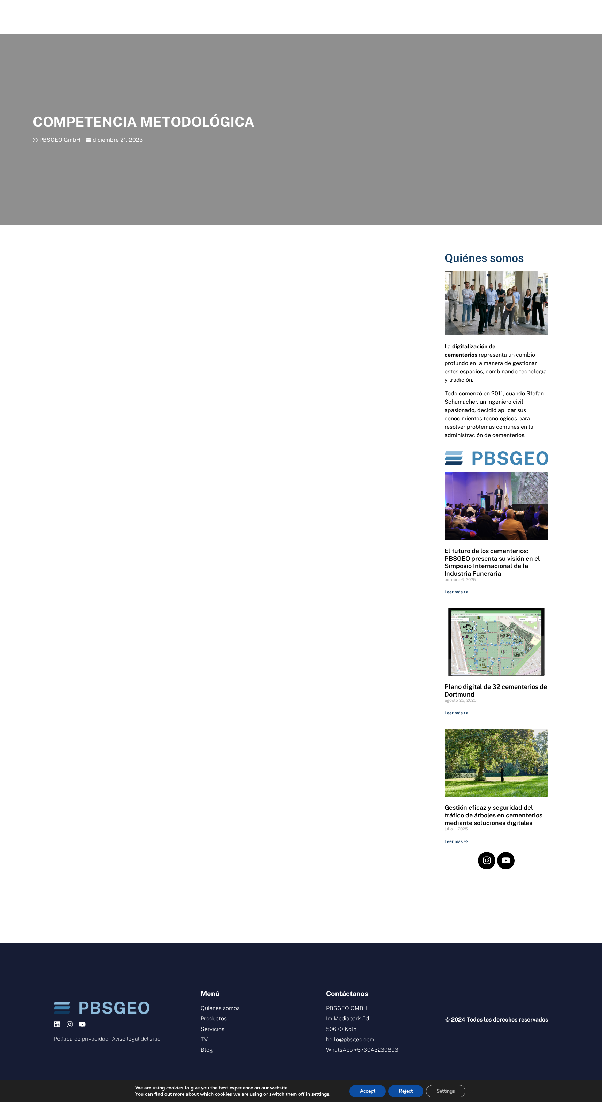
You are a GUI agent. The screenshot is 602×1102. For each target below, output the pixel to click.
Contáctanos (483, 17)
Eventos (352, 17)
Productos (229, 17)
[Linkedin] (57, 1024)
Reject (406, 1091)
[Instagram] (486, 860)
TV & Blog (415, 17)
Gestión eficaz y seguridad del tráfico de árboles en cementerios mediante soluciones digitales (493, 815)
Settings (446, 1091)
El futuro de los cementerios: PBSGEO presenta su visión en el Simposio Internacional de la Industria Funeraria (492, 562)
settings (320, 1094)
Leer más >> (457, 592)
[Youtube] (506, 860)
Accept (367, 1091)
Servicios (292, 17)
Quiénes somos (484, 257)
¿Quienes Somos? (163, 17)
